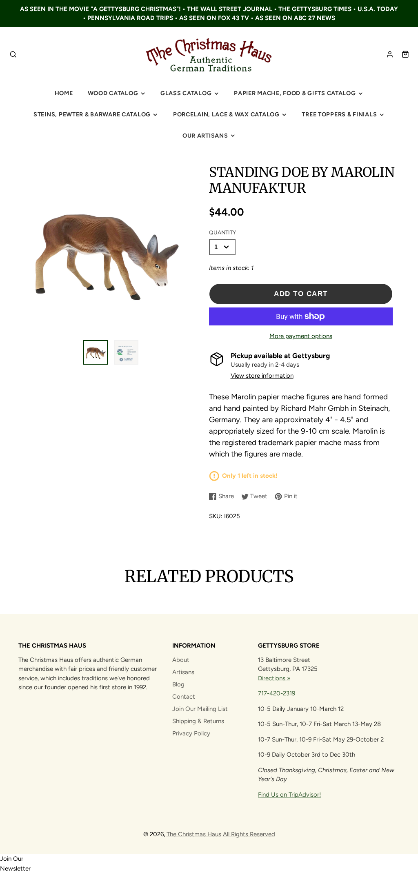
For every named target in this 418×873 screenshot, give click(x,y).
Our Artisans (205, 135)
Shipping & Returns (198, 721)
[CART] (405, 54)
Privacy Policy (191, 733)
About (180, 660)
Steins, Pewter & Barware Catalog (92, 114)
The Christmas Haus (194, 834)
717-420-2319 (276, 693)
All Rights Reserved (249, 834)
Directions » (274, 678)
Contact (183, 696)
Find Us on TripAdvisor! (289, 794)
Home (64, 93)
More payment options (300, 336)
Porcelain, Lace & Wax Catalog (226, 114)
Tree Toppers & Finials (339, 114)
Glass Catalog (185, 93)
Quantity (222, 232)
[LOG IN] (390, 54)
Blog (178, 684)
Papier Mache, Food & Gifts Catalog (295, 93)
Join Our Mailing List (200, 709)
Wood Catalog (113, 93)
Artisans (183, 672)
